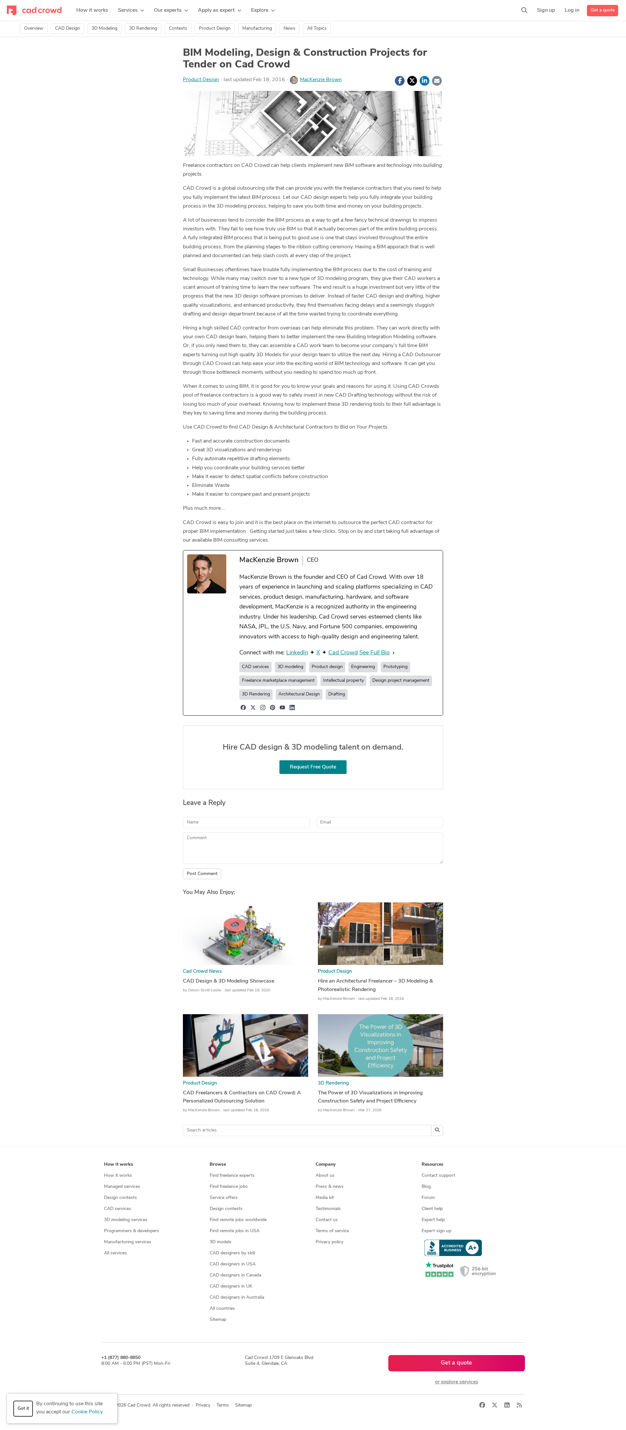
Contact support (438, 1175)
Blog (426, 1186)
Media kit (325, 1197)
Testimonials (328, 1208)
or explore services (456, 1382)
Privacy (203, 1405)
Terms (222, 1405)
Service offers (224, 1197)
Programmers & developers (131, 1231)
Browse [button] (218, 1164)
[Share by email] (437, 81)
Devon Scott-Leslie (204, 990)
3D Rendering (143, 28)
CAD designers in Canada (235, 1275)
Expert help (433, 1220)
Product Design (215, 28)
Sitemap (218, 1319)
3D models (220, 1242)
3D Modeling (104, 28)
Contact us (327, 1220)
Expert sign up (436, 1231)
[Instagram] (263, 707)
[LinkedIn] (292, 707)
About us (325, 1175)
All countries (222, 1308)
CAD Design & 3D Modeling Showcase (228, 981)
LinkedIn (297, 653)
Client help (432, 1208)
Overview (33, 28)
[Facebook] (243, 707)
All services (115, 1253)
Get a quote (603, 10)
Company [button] (325, 1164)
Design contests (120, 1197)
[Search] (524, 10)
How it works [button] (118, 1164)
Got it (23, 1408)
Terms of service (332, 1231)
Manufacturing (257, 28)
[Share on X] (412, 81)
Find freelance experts (232, 1175)
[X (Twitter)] (253, 707)
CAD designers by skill (232, 1253)
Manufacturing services (127, 1242)
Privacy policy (329, 1242)
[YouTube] (282, 707)
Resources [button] (432, 1164)
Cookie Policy (86, 1412)
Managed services (122, 1186)
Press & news (330, 1186)
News (289, 28)
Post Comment (202, 873)
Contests (178, 28)
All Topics (317, 28)
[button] (131, 10)
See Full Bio (374, 653)
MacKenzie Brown (321, 79)
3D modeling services (125, 1220)
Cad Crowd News (202, 971)
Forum (428, 1197)
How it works (118, 1175)
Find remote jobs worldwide (238, 1220)
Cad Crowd (343, 653)
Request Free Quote (313, 767)
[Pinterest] (272, 707)
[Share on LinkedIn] (424, 81)
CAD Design (67, 28)
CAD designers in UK (231, 1286)
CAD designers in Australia (237, 1297)
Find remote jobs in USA (235, 1231)
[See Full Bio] (393, 653)
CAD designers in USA (233, 1264)
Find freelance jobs (229, 1186)
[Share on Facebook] (400, 81)
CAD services (117, 1208)
